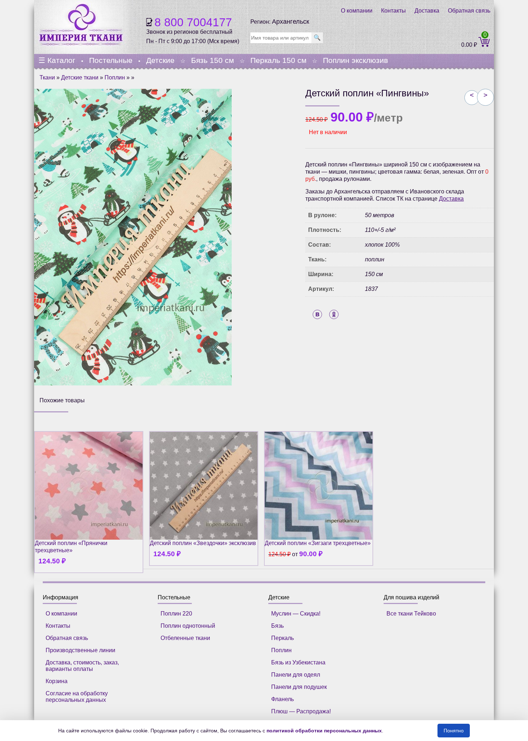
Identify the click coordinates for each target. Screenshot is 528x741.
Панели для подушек (299, 687)
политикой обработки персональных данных (324, 730)
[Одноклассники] (334, 314)
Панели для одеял (295, 675)
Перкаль (282, 638)
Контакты (393, 11)
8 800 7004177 (193, 22)
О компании (356, 11)
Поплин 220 (176, 613)
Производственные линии (80, 650)
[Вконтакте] (317, 314)
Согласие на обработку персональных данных (77, 696)
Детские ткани (79, 77)
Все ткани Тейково (411, 613)
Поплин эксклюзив (355, 60)
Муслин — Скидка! (295, 613)
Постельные (111, 60)
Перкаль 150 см (278, 60)
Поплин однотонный (188, 626)
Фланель (282, 699)
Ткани (47, 77)
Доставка (426, 11)
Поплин (115, 77)
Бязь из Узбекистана (298, 662)
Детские (160, 60)
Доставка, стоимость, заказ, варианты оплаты (82, 665)
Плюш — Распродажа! (301, 711)
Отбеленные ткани (185, 638)
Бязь (277, 626)
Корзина (57, 681)
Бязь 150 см (212, 60)
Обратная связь (469, 11)
